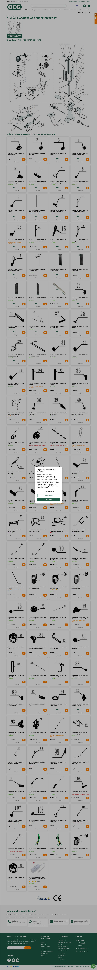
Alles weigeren (49, 495)
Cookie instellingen (49, 491)
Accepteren (49, 499)
